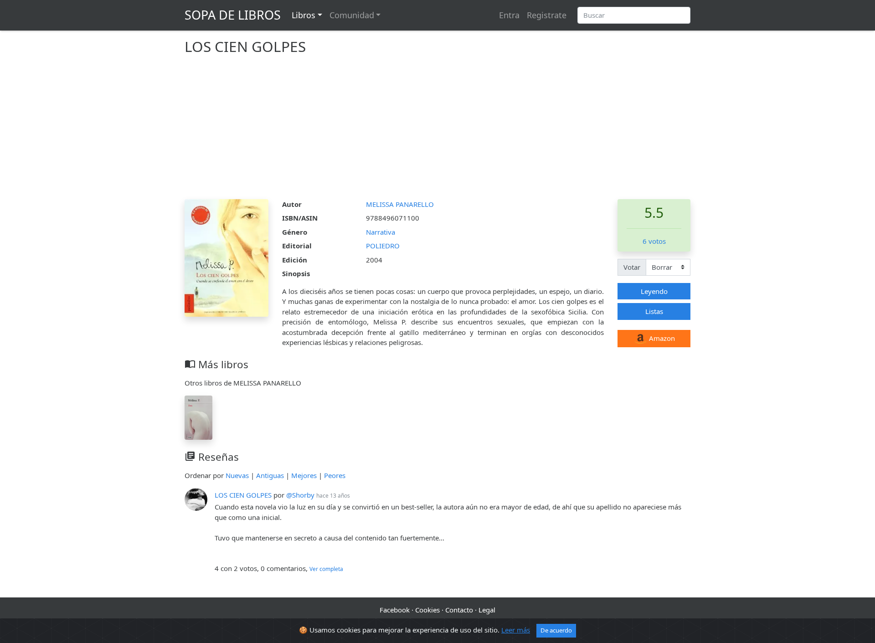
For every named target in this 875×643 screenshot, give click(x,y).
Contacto (459, 609)
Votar (631, 267)
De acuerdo (556, 630)
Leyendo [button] (654, 291)
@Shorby (300, 494)
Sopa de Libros (233, 14)
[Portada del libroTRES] (198, 416)
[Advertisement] (437, 131)
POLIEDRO (383, 245)
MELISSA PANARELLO (400, 204)
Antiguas (270, 475)
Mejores (304, 475)
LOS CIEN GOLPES (243, 494)
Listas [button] (654, 311)
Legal (487, 609)
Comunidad (351, 15)
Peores (334, 475)
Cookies (427, 609)
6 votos (654, 241)
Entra (509, 15)
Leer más (515, 629)
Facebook (395, 609)
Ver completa (326, 569)
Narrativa (380, 232)
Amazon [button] (661, 338)
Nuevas (237, 475)
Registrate (546, 15)
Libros (303, 15)
